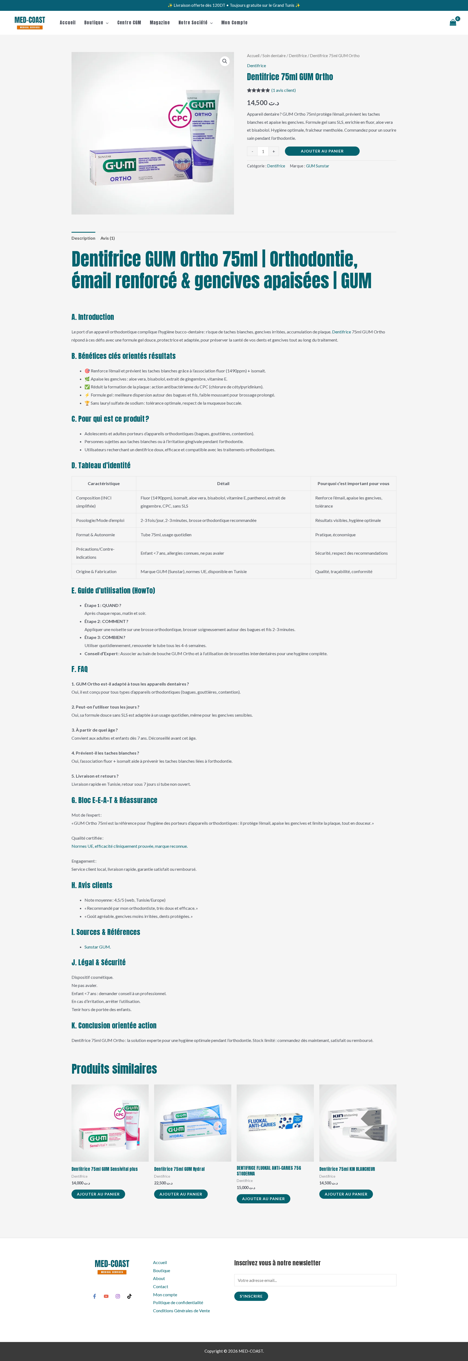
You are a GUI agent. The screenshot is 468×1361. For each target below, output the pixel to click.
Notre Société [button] (192, 22)
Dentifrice (298, 55)
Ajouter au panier (322, 151)
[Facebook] (94, 1296)
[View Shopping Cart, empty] (453, 22)
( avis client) (283, 90)
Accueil (68, 22)
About (159, 1278)
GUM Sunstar (317, 166)
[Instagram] (117, 1296)
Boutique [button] (93, 22)
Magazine (160, 22)
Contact (160, 1286)
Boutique (161, 1270)
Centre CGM (129, 22)
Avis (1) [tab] (107, 238)
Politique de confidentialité (178, 1302)
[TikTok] (129, 1296)
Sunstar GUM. (97, 946)
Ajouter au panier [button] (98, 1194)
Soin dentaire (274, 55)
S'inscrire (251, 1296)
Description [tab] (83, 238)
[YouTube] (106, 1296)
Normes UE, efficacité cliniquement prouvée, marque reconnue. (130, 846)
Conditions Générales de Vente (181, 1310)
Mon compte (234, 22)
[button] (106, 22)
